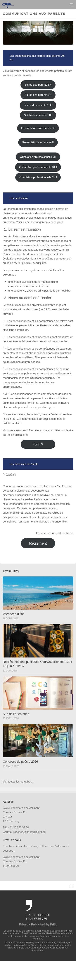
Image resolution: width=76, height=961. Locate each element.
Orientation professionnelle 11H (38, 177)
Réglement (38, 543)
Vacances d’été (13, 614)
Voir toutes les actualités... (18, 781)
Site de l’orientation (16, 714)
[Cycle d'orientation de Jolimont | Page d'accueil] (10, 4)
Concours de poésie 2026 (20, 761)
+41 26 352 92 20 (18, 827)
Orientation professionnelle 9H (38, 156)
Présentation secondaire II (38, 142)
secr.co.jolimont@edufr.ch (30, 831)
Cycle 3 (38, 444)
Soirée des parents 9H (38, 94)
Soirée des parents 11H (38, 115)
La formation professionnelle (38, 128)
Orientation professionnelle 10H (38, 167)
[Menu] (71, 4)
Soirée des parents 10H (38, 105)
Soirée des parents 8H (38, 84)
